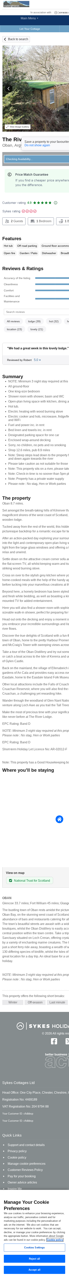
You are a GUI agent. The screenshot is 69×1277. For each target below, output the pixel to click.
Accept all (34, 1269)
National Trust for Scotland (32, 880)
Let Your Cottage (30, 28)
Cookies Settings (34, 1247)
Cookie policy (55, 1239)
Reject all (34, 1258)
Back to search (18, 39)
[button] (8, 89)
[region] (34, 1233)
